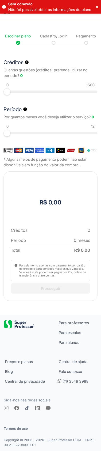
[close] (97, 7)
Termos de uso (16, 428)
